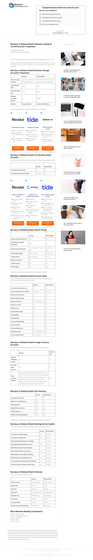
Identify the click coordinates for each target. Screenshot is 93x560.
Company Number (15, 502)
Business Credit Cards (68, 548)
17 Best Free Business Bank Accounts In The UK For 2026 (72, 96)
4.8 (36, 404)
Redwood (19, 59)
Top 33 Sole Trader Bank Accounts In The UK (71, 198)
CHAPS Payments (15, 263)
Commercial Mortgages (17, 311)
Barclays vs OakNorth (15, 517)
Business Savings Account (50, 24)
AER (22, 130)
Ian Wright (18, 52)
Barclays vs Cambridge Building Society (19, 515)
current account (21, 64)
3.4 (44, 404)
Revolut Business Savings (18, 127)
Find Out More (18, 147)
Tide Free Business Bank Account (48, 195)
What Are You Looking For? (48, 10)
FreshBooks (38, 334)
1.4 (36, 398)
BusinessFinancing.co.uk (18, 5)
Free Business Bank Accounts (51, 21)
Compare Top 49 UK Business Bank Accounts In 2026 (72, 71)
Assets (15, 492)
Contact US (43, 549)
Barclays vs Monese (15, 521)
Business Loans (15, 308)
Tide (66, 32)
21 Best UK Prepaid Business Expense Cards (72, 249)
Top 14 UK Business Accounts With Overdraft (72, 147)
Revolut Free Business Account (18, 195)
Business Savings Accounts (56, 548)
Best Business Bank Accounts (26, 548)
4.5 (36, 411)
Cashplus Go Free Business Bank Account (33, 195)
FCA (9, 533)
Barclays (12, 59)
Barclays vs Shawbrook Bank (17, 514)
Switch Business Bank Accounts (52, 17)
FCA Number (14, 499)
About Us (37, 549)
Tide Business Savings (32, 127)
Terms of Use (58, 549)
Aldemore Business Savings (48, 127)
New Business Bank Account (51, 14)
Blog (33, 549)
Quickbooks (33, 209)
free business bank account (26, 160)
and (59, 32)
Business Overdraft (16, 304)
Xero (29, 209)
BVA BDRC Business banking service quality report (39, 426)
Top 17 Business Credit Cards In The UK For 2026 (73, 224)
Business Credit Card (16, 301)
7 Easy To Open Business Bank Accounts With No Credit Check (73, 122)
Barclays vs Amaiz (14, 519)
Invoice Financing (15, 324)
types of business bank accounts (32, 278)
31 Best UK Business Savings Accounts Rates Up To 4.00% (72, 173)
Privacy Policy (50, 549)
